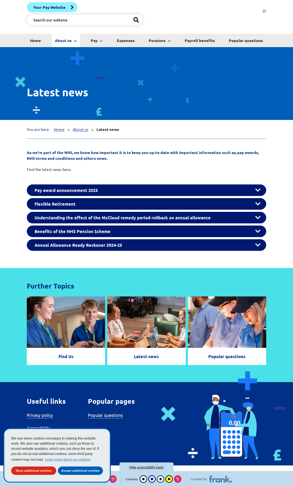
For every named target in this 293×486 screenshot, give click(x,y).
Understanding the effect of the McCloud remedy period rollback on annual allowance (123, 217)
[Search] (136, 19)
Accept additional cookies (82, 470)
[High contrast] (169, 479)
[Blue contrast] (152, 479)
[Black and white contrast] (143, 479)
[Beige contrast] (160, 479)
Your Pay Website (49, 7)
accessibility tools (146, 467)
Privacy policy (40, 415)
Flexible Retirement (55, 204)
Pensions (157, 40)
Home (35, 40)
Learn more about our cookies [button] (67, 459)
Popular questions (246, 40)
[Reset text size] (113, 479)
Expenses (126, 40)
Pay (94, 40)
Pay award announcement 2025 (66, 190)
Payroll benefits (200, 40)
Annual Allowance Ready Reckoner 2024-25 (78, 245)
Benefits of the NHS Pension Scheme (72, 231)
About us (63, 40)
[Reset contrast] (177, 479)
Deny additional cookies (36, 470)
